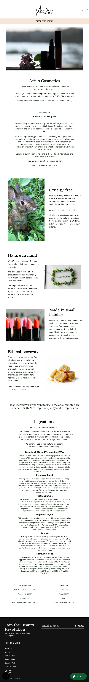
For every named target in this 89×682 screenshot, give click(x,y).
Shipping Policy (10, 663)
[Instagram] (10, 671)
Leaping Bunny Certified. (66, 210)
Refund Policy (10, 659)
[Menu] (2, 10)
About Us (8, 648)
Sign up (79, 625)
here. (61, 161)
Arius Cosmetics (15, 678)
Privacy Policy (10, 656)
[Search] (7, 10)
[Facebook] (6, 671)
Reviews (8, 652)
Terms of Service (11, 667)
